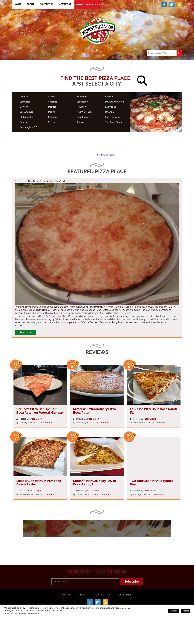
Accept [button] (186, 611)
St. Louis (52, 122)
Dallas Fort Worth (114, 101)
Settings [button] (173, 611)
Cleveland (82, 101)
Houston (81, 107)
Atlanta (24, 96)
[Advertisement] (97, 145)
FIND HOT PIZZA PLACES (88, 4)
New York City (84, 112)
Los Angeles (26, 112)
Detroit (52, 107)
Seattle (24, 122)
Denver (24, 107)
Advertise (65, 4)
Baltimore (82, 96)
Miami (51, 112)
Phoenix (52, 117)
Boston (109, 96)
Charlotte (25, 101)
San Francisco (112, 117)
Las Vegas (110, 107)
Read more (26, 332)
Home (18, 4)
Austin (51, 96)
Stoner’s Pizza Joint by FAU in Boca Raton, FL (94, 482)
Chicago (52, 101)
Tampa (80, 122)
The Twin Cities (113, 122)
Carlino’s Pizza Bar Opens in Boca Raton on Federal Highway (40, 410)
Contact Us (46, 4)
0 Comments (47, 422)
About (30, 4)
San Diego (82, 117)
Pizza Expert (36, 419)
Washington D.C (28, 127)
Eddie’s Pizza (47, 316)
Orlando (109, 112)
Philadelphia (26, 117)
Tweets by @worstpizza (106, 155)
